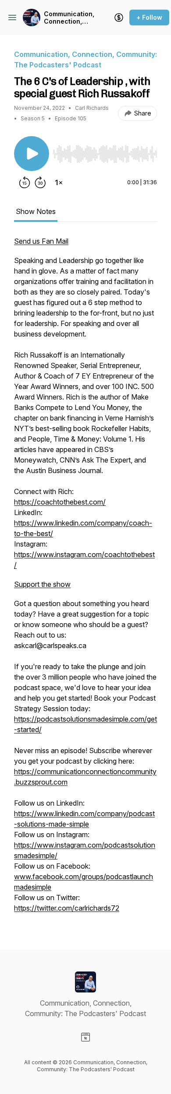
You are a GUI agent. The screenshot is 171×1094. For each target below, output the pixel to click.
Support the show (42, 584)
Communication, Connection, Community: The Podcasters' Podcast (69, 17)
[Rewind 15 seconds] (24, 182)
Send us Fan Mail (41, 241)
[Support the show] (119, 17)
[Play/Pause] (31, 153)
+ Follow (149, 17)
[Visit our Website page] (85, 1037)
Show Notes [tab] (36, 211)
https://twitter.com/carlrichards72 (66, 908)
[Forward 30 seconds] (40, 182)
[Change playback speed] (59, 182)
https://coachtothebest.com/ (60, 502)
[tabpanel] (85, 579)
